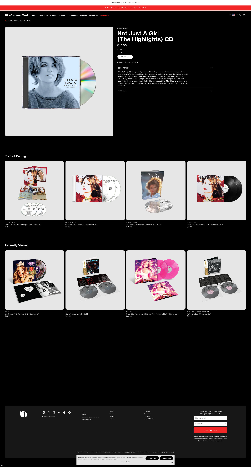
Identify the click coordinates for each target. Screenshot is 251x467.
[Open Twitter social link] (49, 412)
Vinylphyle (112, 413)
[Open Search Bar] (230, 15)
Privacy (84, 414)
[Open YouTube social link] (59, 412)
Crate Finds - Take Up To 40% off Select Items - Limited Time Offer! (125, 8)
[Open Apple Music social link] (64, 412)
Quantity (121, 49)
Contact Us (147, 411)
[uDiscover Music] (17, 15)
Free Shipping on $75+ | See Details (125, 3)
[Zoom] (59, 81)
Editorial (112, 418)
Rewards (112, 416)
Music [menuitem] (52, 15)
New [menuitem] (33, 15)
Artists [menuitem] (62, 15)
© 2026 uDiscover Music (48, 416)
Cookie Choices (86, 419)
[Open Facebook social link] (44, 412)
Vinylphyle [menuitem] (73, 15)
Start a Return (147, 413)
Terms (83, 412)
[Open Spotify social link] (69, 412)
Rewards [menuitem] (83, 15)
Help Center (147, 416)
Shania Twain (122, 28)
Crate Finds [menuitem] (104, 15)
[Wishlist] (2, 465)
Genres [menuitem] (42, 15)
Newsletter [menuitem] (93, 15)
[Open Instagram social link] (54, 412)
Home (6, 21)
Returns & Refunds (148, 418)
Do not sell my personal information (91, 417)
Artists (111, 411)
